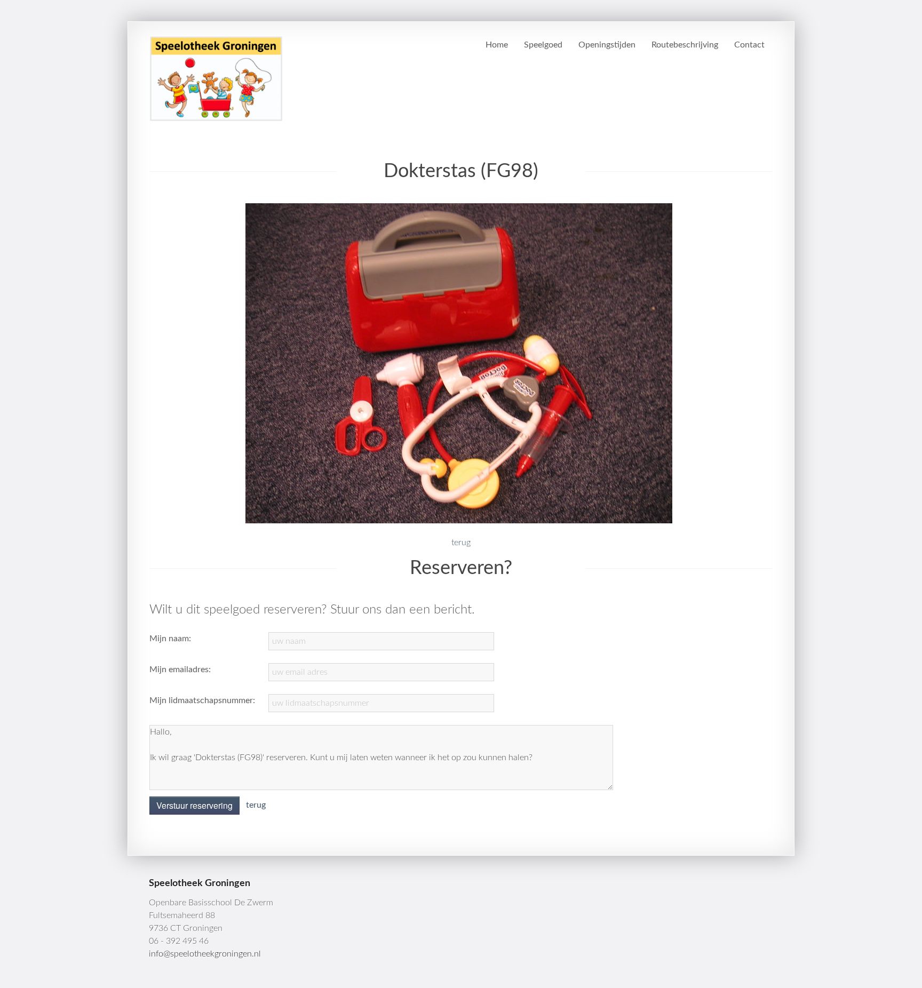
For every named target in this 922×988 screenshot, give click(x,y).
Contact (749, 45)
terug (461, 542)
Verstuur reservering (194, 805)
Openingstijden (606, 45)
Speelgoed (543, 45)
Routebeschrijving (684, 45)
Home (497, 45)
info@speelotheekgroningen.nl (205, 954)
